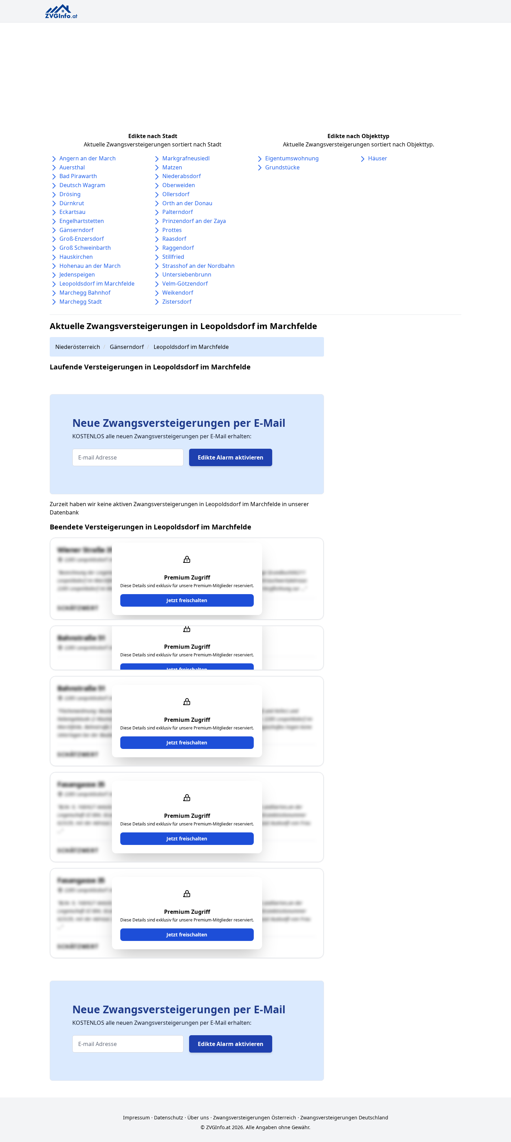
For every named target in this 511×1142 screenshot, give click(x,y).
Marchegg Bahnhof (85, 292)
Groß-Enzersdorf (81, 238)
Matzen (172, 167)
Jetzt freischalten (187, 600)
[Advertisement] (255, 74)
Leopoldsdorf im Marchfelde (97, 283)
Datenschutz (168, 1117)
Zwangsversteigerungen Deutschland (344, 1117)
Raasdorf (174, 238)
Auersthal (72, 167)
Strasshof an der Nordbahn (198, 266)
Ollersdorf (175, 194)
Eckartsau (72, 212)
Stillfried (173, 257)
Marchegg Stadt (80, 301)
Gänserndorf (76, 230)
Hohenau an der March (90, 266)
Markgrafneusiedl (186, 158)
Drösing (70, 194)
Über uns (198, 1117)
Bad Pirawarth (78, 176)
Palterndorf (177, 212)
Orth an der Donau (187, 203)
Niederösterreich (77, 347)
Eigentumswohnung (292, 158)
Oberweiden (178, 185)
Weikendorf (177, 292)
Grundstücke (282, 167)
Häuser (377, 158)
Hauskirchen (76, 257)
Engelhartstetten (81, 221)
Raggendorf (178, 247)
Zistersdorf (177, 301)
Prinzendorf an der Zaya (194, 221)
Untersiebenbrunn (186, 274)
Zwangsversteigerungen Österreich (254, 1117)
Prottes (172, 230)
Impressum (136, 1117)
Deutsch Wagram (82, 185)
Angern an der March (87, 158)
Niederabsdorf (181, 176)
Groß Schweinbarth (85, 247)
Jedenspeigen (77, 274)
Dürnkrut (71, 203)
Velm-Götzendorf (185, 283)
